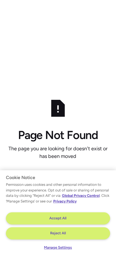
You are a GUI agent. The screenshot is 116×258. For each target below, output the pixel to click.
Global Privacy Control (81, 195)
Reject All (58, 233)
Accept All (57, 218)
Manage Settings (58, 247)
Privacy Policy (65, 201)
